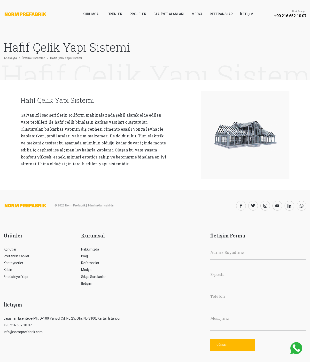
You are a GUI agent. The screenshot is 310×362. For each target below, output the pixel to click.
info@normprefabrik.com (23, 332)
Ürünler (13, 235)
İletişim (246, 14)
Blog (84, 256)
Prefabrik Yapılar (16, 256)
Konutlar (10, 249)
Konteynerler (13, 263)
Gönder (222, 344)
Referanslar (221, 14)
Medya (197, 14)
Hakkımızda (90, 249)
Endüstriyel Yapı (16, 277)
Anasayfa (10, 58)
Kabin (8, 270)
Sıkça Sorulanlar (93, 277)
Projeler (138, 14)
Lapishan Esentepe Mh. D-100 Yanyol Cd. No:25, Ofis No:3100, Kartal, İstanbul (62, 318)
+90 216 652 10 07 (290, 16)
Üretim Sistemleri (33, 58)
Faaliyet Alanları (169, 14)
